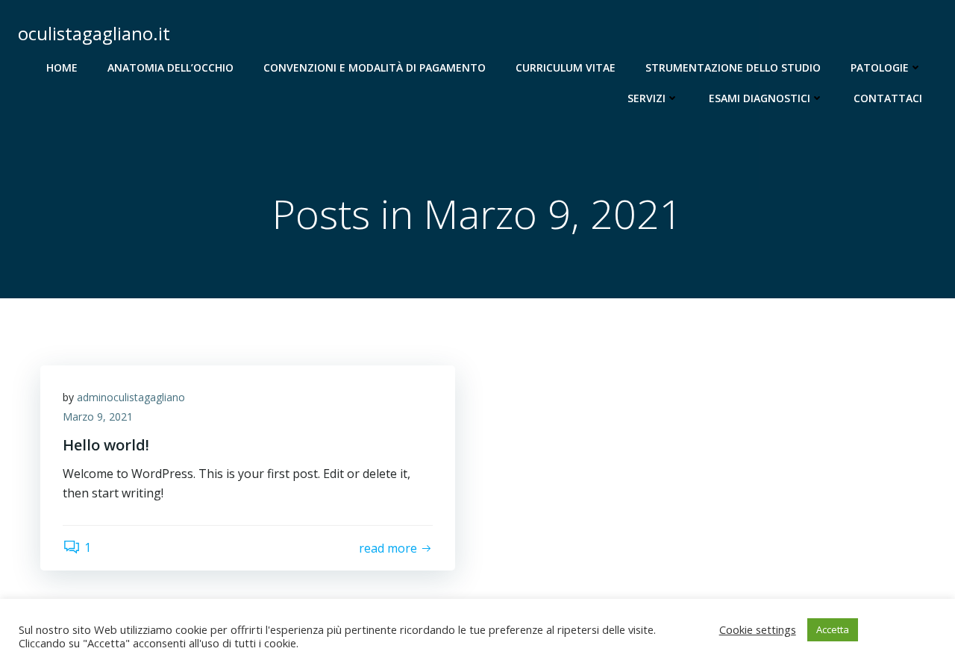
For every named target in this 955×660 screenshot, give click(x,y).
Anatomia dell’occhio (170, 67)
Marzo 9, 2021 (98, 416)
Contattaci (888, 98)
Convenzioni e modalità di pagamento (374, 67)
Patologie (880, 67)
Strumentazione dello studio (733, 67)
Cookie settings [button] (757, 629)
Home (62, 67)
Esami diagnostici (759, 98)
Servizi (646, 98)
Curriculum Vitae (566, 67)
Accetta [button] (832, 629)
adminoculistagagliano (131, 397)
